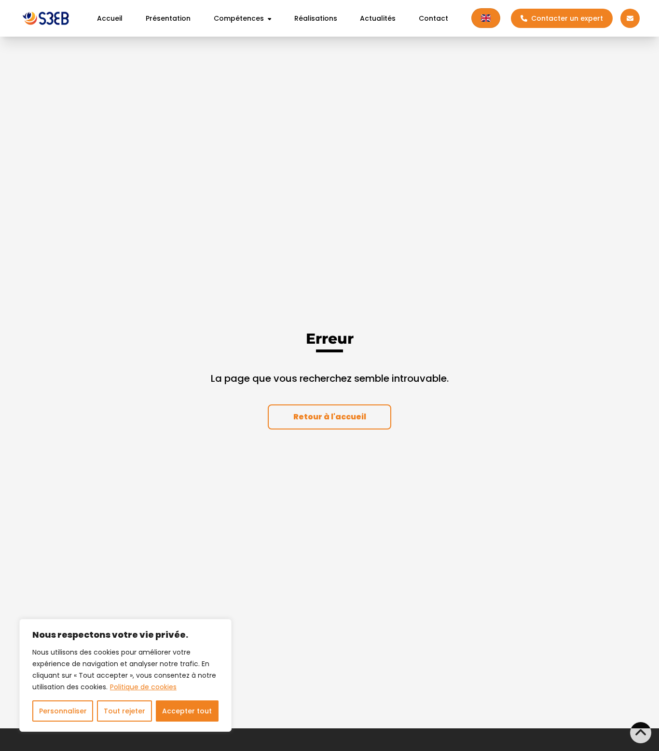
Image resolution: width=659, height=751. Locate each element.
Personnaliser (63, 711)
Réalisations (315, 18)
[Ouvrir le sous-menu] (268, 18)
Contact (433, 18)
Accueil (110, 18)
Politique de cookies (143, 687)
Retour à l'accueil (329, 416)
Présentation (168, 18)
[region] (125, 675)
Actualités (378, 18)
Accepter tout (187, 711)
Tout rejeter (124, 711)
